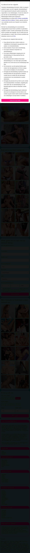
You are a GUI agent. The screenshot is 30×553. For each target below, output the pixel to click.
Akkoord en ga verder (15, 100)
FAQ (14, 36)
